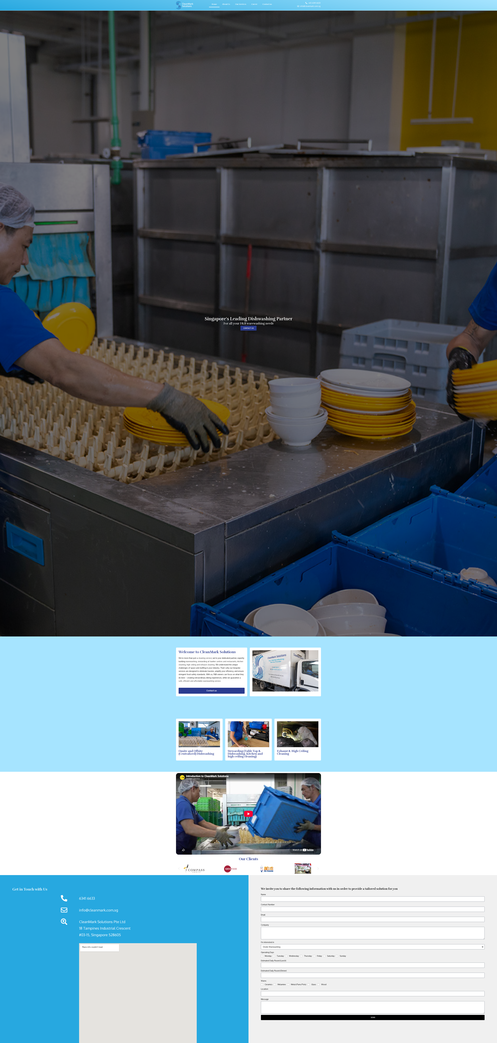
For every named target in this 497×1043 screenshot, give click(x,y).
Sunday (343, 956)
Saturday (331, 956)
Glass (313, 984)
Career (254, 4)
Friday (319, 956)
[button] (179, 868)
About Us (226, 4)
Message (265, 999)
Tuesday (280, 956)
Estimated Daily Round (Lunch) (273, 960)
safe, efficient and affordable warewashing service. (200, 681)
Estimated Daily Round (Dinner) (274, 971)
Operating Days (267, 952)
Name (263, 894)
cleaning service (205, 658)
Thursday (308, 956)
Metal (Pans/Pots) (298, 984)
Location (264, 989)
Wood (323, 984)
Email (263, 915)
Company (265, 925)
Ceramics (268, 984)
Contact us (267, 4)
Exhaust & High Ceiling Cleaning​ (292, 752)
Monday (268, 956)
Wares (263, 981)
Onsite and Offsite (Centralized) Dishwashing (196, 752)
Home (214, 4)
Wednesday (294, 956)
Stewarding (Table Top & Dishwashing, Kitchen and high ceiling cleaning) (245, 753)
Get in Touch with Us (29, 889)
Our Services (240, 4)
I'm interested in (267, 942)
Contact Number (268, 904)
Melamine (282, 984)
